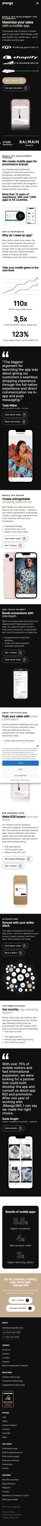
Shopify (5, 1492)
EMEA (5, 1421)
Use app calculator (13, 88)
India (4, 1437)
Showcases (7, 1464)
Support (6, 1362)
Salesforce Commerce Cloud (15, 1495)
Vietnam (6, 1429)
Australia (6, 1433)
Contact (6, 1358)
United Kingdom (9, 1425)
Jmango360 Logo (9, 3)
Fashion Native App (11, 1377)
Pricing (5, 1468)
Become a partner (10, 1480)
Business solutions (10, 1460)
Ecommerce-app (9, 1448)
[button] (37, 746)
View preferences (20, 776)
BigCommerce (8, 1484)
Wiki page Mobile (10, 1499)
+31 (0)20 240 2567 (11, 1332)
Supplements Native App (13, 1385)
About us (6, 1350)
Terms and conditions (12, 1515)
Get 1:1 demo (12, 80)
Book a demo (11, 953)
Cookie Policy (14, 780)
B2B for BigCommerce (12, 1452)
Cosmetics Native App (12, 1381)
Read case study (12, 422)
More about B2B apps (15, 859)
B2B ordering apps (10, 1456)
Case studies (11, 1128)
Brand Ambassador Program (15, 1366)
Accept (20, 763)
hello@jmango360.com (12, 1328)
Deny (20, 769)
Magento (6, 1488)
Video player (20, 216)
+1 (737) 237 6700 (10, 1337)
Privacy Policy (24, 780)
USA (4, 1417)
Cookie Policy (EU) (10, 1518)
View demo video (13, 415)
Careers (5, 1354)
